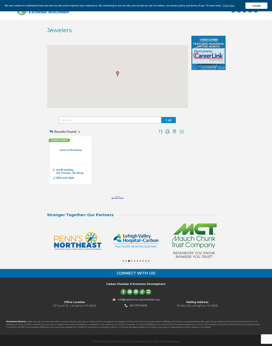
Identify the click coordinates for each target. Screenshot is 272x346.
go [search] (170, 119)
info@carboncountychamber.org (138, 299)
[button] (117, 74)
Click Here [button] (229, 5)
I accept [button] (256, 5)
